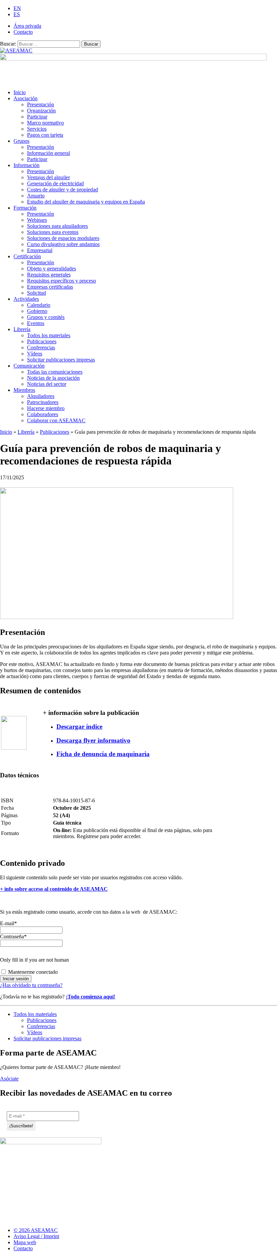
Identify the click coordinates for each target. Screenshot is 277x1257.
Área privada (27, 26)
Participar (37, 116)
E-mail (8, 923)
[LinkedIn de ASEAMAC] (259, 1233)
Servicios (37, 129)
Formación (25, 208)
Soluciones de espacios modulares (63, 238)
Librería (22, 329)
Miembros (24, 390)
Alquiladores (40, 396)
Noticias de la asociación (53, 378)
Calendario (38, 305)
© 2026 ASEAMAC (36, 1230)
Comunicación (29, 366)
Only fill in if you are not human (34, 960)
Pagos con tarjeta (45, 135)
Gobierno (37, 311)
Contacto (23, 32)
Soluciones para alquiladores (57, 226)
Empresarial (39, 250)
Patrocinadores (42, 402)
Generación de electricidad (55, 183)
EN (17, 8)
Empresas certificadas (50, 287)
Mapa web (25, 1242)
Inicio (20, 92)
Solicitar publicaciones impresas (61, 360)
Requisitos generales (49, 274)
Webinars (37, 220)
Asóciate (9, 1078)
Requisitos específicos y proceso (61, 281)
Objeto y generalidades (51, 268)
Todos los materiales (48, 335)
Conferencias (41, 347)
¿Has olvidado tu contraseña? (31, 985)
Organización (41, 110)
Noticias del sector (46, 384)
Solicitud (36, 293)
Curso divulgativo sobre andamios (63, 244)
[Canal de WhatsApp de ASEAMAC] (272, 1233)
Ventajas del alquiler (48, 177)
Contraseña (13, 936)
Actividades (26, 299)
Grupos (21, 141)
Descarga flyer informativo (93, 740)
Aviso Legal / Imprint (36, 1236)
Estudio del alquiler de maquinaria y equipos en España (86, 202)
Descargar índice (79, 726)
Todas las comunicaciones (54, 372)
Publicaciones (41, 341)
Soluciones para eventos (52, 232)
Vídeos (34, 353)
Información (27, 165)
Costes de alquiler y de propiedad (62, 189)
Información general (48, 153)
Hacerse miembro (46, 408)
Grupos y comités (46, 317)
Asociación (25, 98)
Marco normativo (45, 123)
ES (17, 14)
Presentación (40, 104)
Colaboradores (42, 414)
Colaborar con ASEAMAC (56, 420)
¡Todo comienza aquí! (90, 996)
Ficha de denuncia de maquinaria (103, 753)
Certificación (27, 256)
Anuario (36, 195)
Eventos (35, 323)
